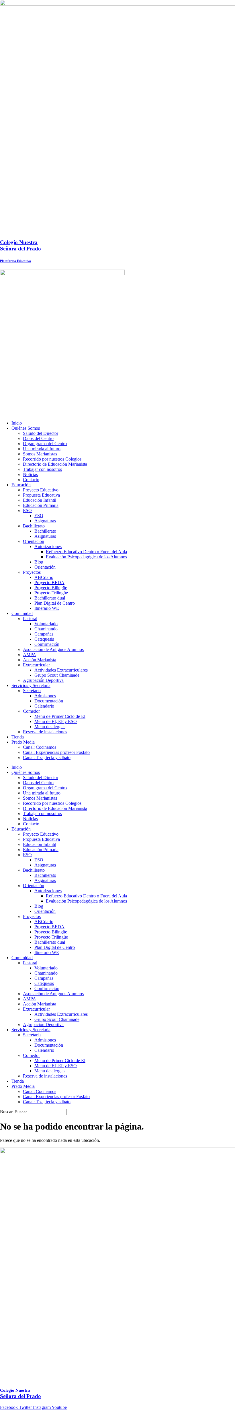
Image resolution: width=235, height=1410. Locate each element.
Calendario (44, 706)
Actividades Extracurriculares (61, 670)
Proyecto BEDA (49, 582)
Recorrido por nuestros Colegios (52, 459)
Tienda (17, 736)
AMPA (29, 654)
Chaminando (46, 628)
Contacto (31, 479)
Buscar (6, 1111)
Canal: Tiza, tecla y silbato (46, 757)
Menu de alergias (49, 726)
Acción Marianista (39, 659)
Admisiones (45, 695)
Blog (38, 561)
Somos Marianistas (40, 453)
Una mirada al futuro (41, 448)
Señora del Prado (20, 245)
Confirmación (46, 644)
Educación (21, 484)
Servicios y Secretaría (30, 685)
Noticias (30, 474)
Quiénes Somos (25, 428)
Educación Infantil (39, 500)
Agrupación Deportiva (43, 680)
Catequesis (44, 639)
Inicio (16, 423)
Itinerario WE (46, 608)
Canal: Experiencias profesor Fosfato (56, 752)
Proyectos (32, 572)
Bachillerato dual (49, 598)
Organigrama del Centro (45, 443)
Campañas (43, 634)
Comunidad (22, 613)
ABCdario (43, 577)
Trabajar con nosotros (42, 469)
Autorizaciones (48, 546)
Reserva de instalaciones (45, 731)
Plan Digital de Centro (54, 603)
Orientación (33, 541)
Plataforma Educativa (15, 260)
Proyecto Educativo (40, 489)
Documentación (48, 700)
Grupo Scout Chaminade (56, 675)
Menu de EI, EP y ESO (55, 721)
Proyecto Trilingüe (51, 592)
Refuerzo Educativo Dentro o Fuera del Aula (86, 551)
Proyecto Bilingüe (50, 587)
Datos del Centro (38, 438)
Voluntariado (46, 623)
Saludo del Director (40, 433)
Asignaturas (45, 520)
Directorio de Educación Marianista (55, 464)
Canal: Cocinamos (39, 747)
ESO (27, 510)
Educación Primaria (40, 505)
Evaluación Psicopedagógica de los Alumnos (86, 556)
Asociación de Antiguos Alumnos (53, 649)
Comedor (31, 711)
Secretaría (32, 690)
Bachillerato (34, 525)
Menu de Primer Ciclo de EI (59, 716)
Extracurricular (36, 664)
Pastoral (30, 618)
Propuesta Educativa (41, 495)
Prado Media (23, 742)
